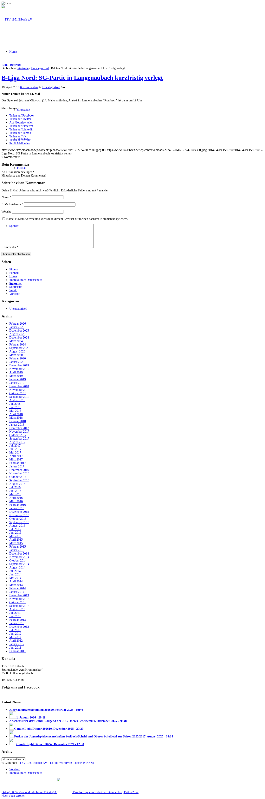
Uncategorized (40, 68)
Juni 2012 (15, 633)
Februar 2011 (17, 651)
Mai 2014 (15, 578)
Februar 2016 (17, 504)
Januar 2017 (16, 466)
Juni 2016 (15, 490)
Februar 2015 (17, 546)
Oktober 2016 (17, 476)
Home (13, 276)
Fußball (14, 272)
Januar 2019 (16, 382)
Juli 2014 (15, 571)
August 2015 (17, 525)
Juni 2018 (15, 407)
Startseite (23, 68)
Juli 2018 (15, 403)
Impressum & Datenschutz (25, 279)
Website (6, 211)
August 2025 (17, 334)
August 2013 (17, 609)
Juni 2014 (15, 574)
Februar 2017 (17, 463)
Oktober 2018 (17, 393)
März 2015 (16, 543)
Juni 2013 (15, 616)
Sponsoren (15, 283)
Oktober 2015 (17, 518)
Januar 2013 (16, 623)
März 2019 (16, 375)
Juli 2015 (15, 529)
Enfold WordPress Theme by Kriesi (72, 762)
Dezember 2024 (19, 337)
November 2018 (19, 389)
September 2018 (19, 396)
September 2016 (19, 480)
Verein (13, 290)
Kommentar (10, 247)
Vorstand (14, 293)
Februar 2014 (17, 588)
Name (6, 197)
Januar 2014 (16, 591)
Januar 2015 (16, 550)
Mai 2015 (15, 536)
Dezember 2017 (19, 428)
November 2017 (19, 431)
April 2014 (16, 581)
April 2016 (16, 497)
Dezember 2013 (19, 595)
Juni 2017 (15, 449)
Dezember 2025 (19, 330)
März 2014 (16, 584)
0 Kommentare (29, 87)
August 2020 (17, 351)
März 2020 (16, 355)
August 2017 (17, 442)
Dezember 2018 (19, 386)
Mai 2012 (15, 637)
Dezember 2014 (19, 553)
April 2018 (16, 414)
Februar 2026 (17, 323)
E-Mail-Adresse (12, 204)
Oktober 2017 (17, 435)
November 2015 (19, 515)
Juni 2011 (15, 647)
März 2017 (16, 459)
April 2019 (16, 372)
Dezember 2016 (19, 470)
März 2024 (16, 341)
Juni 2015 (15, 532)
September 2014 (19, 564)
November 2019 (19, 368)
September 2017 (19, 438)
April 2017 (16, 456)
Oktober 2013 (17, 602)
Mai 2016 (15, 494)
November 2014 (19, 557)
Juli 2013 (15, 612)
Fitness (13, 269)
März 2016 (16, 501)
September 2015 (19, 522)
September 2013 (19, 605)
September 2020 (19, 348)
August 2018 (17, 400)
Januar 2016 (16, 508)
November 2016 (19, 473)
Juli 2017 (15, 445)
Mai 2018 (15, 410)
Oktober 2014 (17, 560)
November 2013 (19, 598)
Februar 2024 (17, 344)
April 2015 (16, 539)
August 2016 (17, 483)
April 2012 (16, 640)
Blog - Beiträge (11, 64)
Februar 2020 (17, 358)
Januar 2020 (16, 361)
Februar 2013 (17, 619)
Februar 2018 (17, 421)
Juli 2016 (15, 487)
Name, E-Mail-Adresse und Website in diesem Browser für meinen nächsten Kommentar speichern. (67, 218)
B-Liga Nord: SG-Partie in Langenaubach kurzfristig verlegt (82, 77)
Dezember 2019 (19, 365)
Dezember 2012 (19, 626)
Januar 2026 (16, 327)
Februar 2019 (17, 379)
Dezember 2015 (19, 511)
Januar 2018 (16, 424)
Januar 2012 (16, 644)
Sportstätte (15, 286)
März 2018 (16, 417)
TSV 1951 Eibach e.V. (34, 762)
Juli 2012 (15, 630)
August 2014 (17, 567)
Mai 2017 (15, 452)
